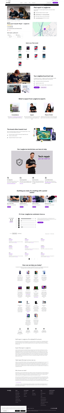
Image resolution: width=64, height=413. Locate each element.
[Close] (25, 406)
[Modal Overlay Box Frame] (32, 206)
